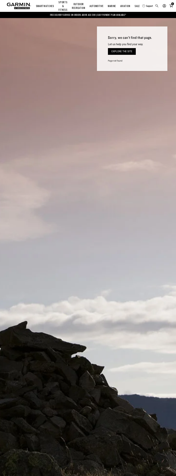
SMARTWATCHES (45, 6)
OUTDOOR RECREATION (78, 5)
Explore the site (122, 51)
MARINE (112, 6)
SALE (137, 6)
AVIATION (125, 6)
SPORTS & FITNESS (62, 5)
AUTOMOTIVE (96, 6)
